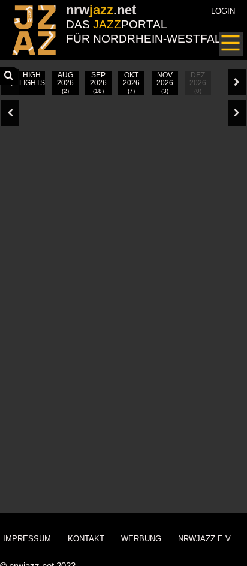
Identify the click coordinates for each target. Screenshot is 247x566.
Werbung (141, 538)
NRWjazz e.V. (205, 538)
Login (223, 11)
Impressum (27, 538)
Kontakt (86, 538)
